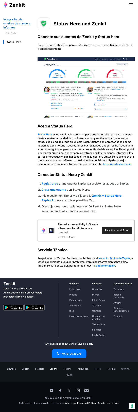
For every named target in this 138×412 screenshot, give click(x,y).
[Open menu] (131, 5)
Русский (111, 368)
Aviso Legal (70, 403)
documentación (105, 265)
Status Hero (45, 134)
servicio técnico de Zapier (114, 258)
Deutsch (11, 368)
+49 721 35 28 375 (70, 353)
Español (54, 368)
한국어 (97, 368)
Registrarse (50, 183)
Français (39, 368)
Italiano (68, 368)
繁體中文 (125, 368)
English (25, 368)
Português (82, 368)
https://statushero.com (117, 164)
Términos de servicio (108, 403)
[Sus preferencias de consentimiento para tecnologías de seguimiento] (132, 406)
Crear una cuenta (54, 189)
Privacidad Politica (86, 403)
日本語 (69, 375)
